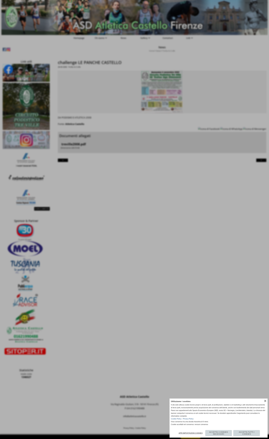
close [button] (265, 401)
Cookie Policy (176, 419)
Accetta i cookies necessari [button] (218, 433)
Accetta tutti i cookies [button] (246, 433)
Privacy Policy (188, 419)
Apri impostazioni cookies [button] (191, 433)
